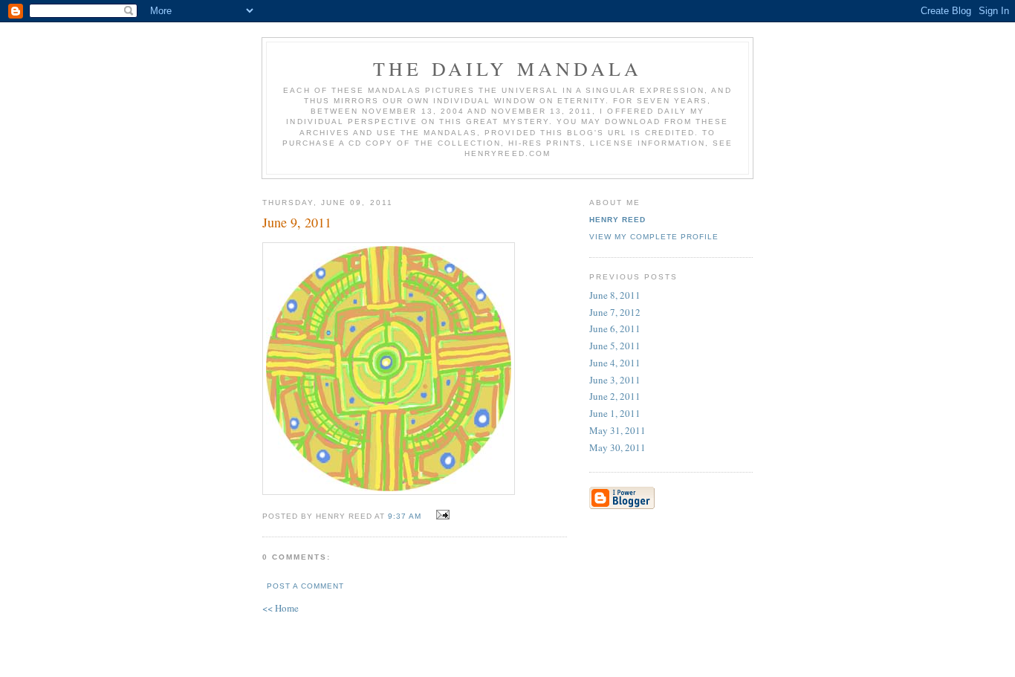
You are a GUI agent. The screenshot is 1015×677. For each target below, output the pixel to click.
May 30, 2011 (617, 447)
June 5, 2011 (615, 345)
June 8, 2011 (615, 295)
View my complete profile (654, 237)
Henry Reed (617, 220)
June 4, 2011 (615, 362)
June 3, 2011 (615, 379)
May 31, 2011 (617, 430)
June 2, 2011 (615, 396)
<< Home (280, 608)
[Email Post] (441, 515)
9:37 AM (404, 516)
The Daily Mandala (507, 68)
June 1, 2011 (615, 413)
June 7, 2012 (615, 312)
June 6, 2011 (615, 328)
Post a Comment (305, 586)
